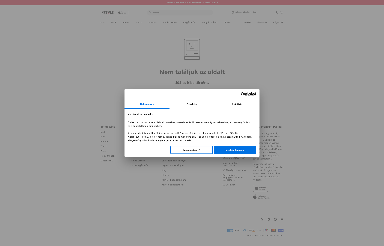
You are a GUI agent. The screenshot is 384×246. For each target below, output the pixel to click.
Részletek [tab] (192, 104)
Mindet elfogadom (234, 150)
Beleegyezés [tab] (147, 104)
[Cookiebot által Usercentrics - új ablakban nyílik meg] (243, 94)
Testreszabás (190, 150)
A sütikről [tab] (237, 104)
